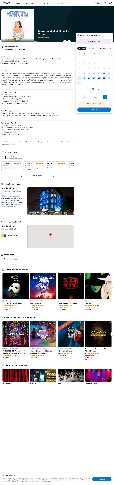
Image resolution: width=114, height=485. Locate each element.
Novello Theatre (9, 226)
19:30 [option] (99, 90)
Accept (102, 479)
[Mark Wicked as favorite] (109, 275)
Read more (11, 207)
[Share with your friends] (65, 42)
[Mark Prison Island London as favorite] (82, 323)
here (15, 259)
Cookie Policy (41, 480)
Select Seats (94, 109)
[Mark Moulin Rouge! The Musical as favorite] (82, 275)
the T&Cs (12, 144)
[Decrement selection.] (83, 97)
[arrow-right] (110, 48)
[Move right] (112, 286)
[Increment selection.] (105, 97)
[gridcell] (104, 73)
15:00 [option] (88, 90)
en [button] (100, 3)
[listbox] (94, 90)
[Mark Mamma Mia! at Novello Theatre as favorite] (69, 42)
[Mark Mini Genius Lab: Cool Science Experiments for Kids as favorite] (54, 323)
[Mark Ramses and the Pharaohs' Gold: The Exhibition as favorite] (109, 323)
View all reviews (37, 175)
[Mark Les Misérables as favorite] (54, 275)
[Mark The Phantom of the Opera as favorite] (26, 275)
